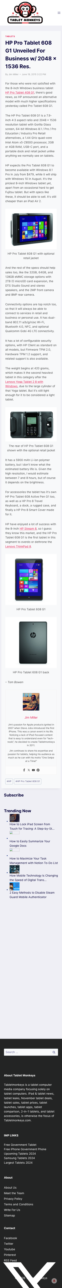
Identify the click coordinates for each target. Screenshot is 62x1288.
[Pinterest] (38, 770)
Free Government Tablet (20, 1144)
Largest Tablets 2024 (18, 1162)
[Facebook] (24, 770)
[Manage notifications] (54, 1280)
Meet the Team (14, 1193)
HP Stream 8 (28, 528)
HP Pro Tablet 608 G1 (28, 781)
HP (9, 781)
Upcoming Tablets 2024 (20, 1153)
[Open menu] (59, 12)
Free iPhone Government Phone (25, 1149)
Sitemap (9, 1215)
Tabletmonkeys (14, 1084)
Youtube (9, 1249)
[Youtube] (33, 770)
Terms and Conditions (18, 1204)
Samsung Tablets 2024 (19, 1158)
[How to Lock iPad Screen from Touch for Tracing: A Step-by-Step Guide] (34, 818)
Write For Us (12, 1210)
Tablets (10, 36)
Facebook (10, 1238)
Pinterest (10, 1255)
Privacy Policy (13, 1198)
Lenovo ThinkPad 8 (18, 546)
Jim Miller (14, 74)
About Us (10, 1187)
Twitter (8, 1243)
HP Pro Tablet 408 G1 (19, 92)
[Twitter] (28, 770)
